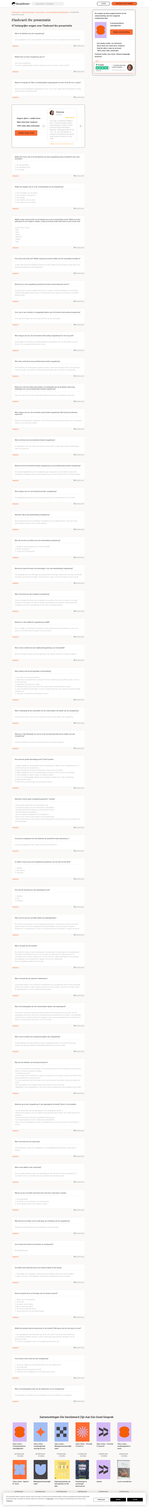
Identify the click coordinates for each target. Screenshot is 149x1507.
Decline (118, 1499)
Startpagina (16, 12)
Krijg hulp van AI (79, 46)
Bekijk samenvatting (121, 32)
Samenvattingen (28, 12)
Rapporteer (15, 46)
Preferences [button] (9, 1501)
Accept (135, 1499)
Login (103, 4)
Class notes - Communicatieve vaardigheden (52, 12)
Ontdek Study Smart (124, 4)
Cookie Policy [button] (50, 1498)
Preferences (101, 1499)
